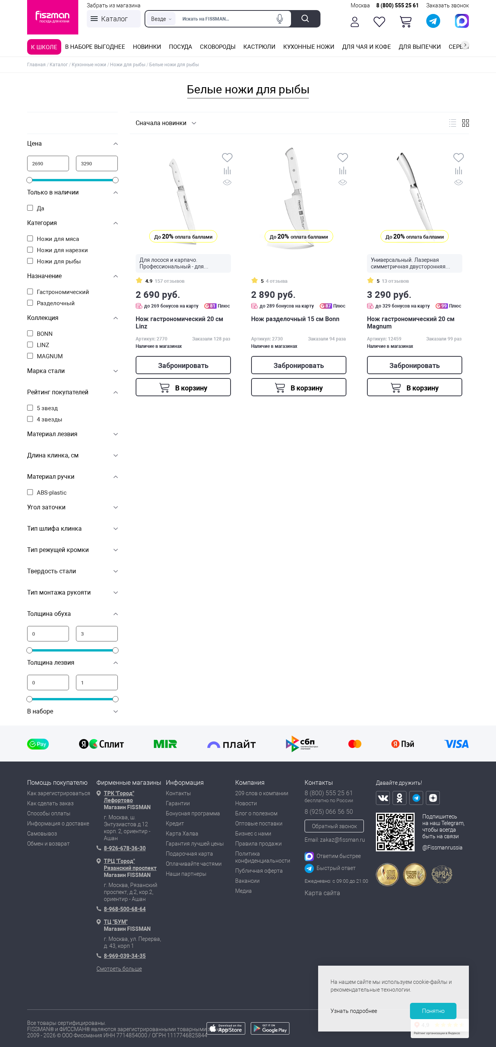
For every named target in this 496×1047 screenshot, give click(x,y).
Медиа (243, 891)
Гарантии (178, 803)
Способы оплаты (49, 813)
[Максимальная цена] (97, 163)
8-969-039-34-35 (125, 956)
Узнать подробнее (354, 1011)
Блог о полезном (256, 813)
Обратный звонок (334, 826)
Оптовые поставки (258, 823)
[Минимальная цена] (48, 163)
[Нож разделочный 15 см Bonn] (298, 198)
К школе (44, 47)
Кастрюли (259, 46)
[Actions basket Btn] (406, 22)
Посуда (180, 46)
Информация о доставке (58, 823)
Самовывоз (42, 833)
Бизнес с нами (253, 833)
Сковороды (218, 46)
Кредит (175, 823)
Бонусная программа (193, 813)
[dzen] (433, 798)
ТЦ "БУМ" (115, 922)
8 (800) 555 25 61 (397, 5)
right (465, 45)
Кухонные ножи (308, 46)
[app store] (226, 1033)
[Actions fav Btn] (379, 22)
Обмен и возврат (48, 844)
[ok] (399, 798)
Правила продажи (258, 844)
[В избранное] (227, 158)
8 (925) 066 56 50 (329, 811)
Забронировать (183, 365)
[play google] (270, 1033)
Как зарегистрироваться (58, 793)
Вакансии (247, 881)
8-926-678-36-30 (125, 848)
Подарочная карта (189, 854)
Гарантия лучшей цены (195, 844)
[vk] (383, 798)
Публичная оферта (259, 871)
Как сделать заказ (50, 803)
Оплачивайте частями (194, 864)
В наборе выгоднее (95, 46)
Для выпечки (420, 46)
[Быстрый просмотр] (227, 184)
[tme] (416, 798)
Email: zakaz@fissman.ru (335, 840)
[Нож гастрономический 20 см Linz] (183, 198)
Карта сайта (322, 893)
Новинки (147, 46)
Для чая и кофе (366, 46)
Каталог (114, 19)
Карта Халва (182, 833)
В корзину (190, 388)
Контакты (178, 793)
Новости (246, 803)
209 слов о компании (261, 793)
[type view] (452, 123)
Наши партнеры (186, 874)
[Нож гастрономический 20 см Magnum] (414, 198)
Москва (360, 5)
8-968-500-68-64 (125, 909)
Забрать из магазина (114, 5)
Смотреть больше (119, 969)
